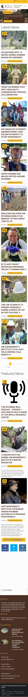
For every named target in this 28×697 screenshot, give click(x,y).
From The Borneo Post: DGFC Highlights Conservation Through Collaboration (18, 644)
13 (5, 367)
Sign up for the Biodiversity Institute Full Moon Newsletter (13, 539)
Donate (8, 695)
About (3, 691)
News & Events (20, 693)
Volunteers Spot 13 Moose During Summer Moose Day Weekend (13, 55)
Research (9, 691)
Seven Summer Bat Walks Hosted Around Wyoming (13, 176)
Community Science (18, 691)
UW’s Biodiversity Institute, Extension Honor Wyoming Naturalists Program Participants (13, 511)
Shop (3, 695)
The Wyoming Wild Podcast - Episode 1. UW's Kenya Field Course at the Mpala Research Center (14, 412)
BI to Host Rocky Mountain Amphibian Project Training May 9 (13, 267)
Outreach (11, 693)
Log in (3, 689)
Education (4, 693)
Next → (9, 367)
